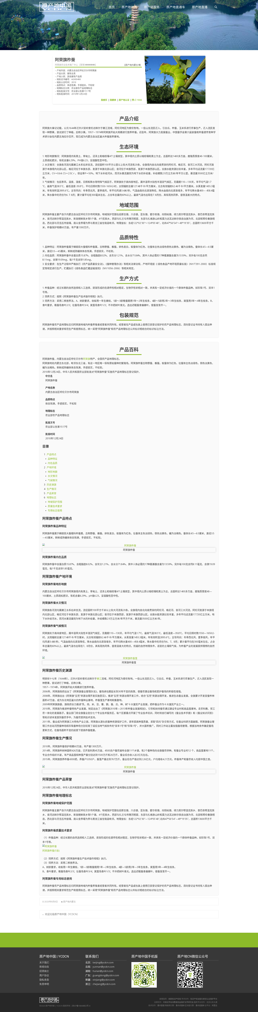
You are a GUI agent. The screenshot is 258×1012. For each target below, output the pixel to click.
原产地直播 (200, 7)
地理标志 (51, 497)
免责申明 (44, 984)
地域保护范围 (55, 501)
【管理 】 (87, 65)
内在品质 (52, 463)
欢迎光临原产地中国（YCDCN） (60, 914)
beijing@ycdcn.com (103, 962)
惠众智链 (161, 1005)
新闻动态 (44, 966)
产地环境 (51, 467)
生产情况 (51, 489)
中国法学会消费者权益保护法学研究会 (178, 1002)
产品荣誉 (51, 493)
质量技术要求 (55, 506)
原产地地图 (129, 7)
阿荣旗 (86, 358)
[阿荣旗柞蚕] (129, 545)
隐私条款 (44, 979)
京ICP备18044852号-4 (81, 1006)
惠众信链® (200, 1005)
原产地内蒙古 (132, 64)
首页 (112, 7)
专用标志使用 (55, 510)
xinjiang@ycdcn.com (104, 979)
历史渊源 (51, 484)
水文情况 (52, 476)
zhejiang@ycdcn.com (104, 984)
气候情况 (52, 480)
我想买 (104, 99)
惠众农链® (180, 1005)
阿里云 (214, 1005)
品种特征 (52, 458)
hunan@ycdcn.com (103, 971)
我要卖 (113, 99)
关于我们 (44, 962)
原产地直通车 (175, 7)
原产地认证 (124, 99)
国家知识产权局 (174, 999)
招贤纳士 (44, 971)
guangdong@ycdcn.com (106, 975)
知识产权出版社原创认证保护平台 (203, 999)
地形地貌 (52, 471)
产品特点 (51, 454)
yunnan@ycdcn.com (103, 966)
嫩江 (99, 678)
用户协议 (44, 975)
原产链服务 (152, 7)
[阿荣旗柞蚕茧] (129, 658)
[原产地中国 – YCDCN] (54, 6)
